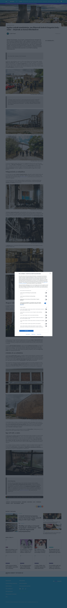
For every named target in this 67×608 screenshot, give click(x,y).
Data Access (33, 334)
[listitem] (33, 290)
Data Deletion (28, 334)
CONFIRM (26, 330)
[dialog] (33, 304)
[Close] (50, 274)
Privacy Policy (39, 334)
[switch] (45, 292)
